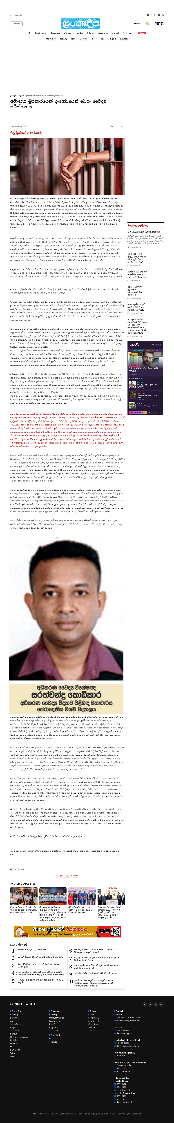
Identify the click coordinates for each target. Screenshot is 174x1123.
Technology (128, 33)
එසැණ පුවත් (40, 33)
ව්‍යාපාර (115, 33)
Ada (11, 1021)
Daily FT (13, 1027)
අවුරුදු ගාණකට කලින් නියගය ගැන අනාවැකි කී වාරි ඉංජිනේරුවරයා (96, 958)
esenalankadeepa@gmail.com (128, 1020)
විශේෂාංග (55, 33)
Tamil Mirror (14, 1030)
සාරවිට (94, 39)
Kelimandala (15, 1050)
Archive (91, 1030)
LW (11, 1046)
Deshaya (13, 1034)
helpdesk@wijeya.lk (124, 1033)
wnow (12, 1056)
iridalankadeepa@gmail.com (128, 1046)
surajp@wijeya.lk (123, 1090)
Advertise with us (94, 1021)
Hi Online (13, 1043)
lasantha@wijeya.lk (124, 1102)
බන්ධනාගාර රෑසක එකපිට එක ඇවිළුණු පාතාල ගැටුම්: (40, 981)
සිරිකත (73, 39)
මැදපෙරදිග (84, 39)
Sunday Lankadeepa (56, 1018)
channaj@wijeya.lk (124, 1071)
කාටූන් (80, 33)
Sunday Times (15, 1024)
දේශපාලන (103, 33)
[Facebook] (145, 1004)
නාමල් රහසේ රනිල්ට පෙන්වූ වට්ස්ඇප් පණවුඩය (40, 957)
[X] (150, 1004)
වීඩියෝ (90, 33)
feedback (91, 1027)
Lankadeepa (14, 1014)
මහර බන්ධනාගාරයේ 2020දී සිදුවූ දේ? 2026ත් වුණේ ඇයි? (39, 965)
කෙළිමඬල (63, 39)
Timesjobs (53, 1042)
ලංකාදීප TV (124, 39)
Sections (17, 24)
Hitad (51, 1038)
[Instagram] (156, 1004)
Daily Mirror (14, 1018)
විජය (102, 39)
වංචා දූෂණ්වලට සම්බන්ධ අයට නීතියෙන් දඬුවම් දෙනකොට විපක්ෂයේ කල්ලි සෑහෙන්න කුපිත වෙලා (40, 973)
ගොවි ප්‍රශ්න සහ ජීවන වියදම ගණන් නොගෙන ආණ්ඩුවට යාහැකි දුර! (96, 966)
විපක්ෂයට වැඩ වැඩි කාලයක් (32, 950)
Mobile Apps (93, 1024)
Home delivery (93, 1018)
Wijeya (12, 1053)
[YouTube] (161, 1004)
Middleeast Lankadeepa (19, 1037)
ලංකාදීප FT (112, 39)
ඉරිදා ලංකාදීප (51, 39)
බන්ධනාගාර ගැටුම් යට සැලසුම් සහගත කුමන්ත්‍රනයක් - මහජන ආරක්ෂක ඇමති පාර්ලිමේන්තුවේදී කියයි (94, 983)
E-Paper (142, 33)
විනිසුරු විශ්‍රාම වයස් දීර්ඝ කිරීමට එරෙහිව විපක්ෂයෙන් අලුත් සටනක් (94, 951)
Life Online (14, 1040)
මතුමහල (68, 33)
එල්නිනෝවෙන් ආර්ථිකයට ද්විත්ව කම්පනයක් (96, 973)
